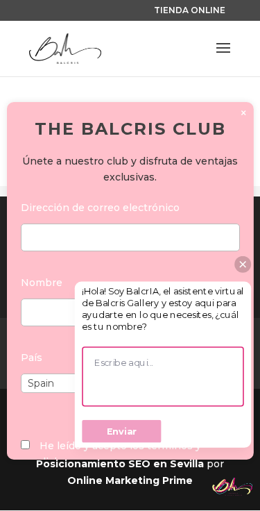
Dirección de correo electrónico (99, 207)
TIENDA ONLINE (189, 10)
